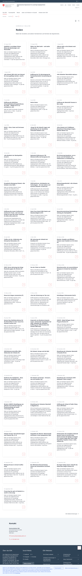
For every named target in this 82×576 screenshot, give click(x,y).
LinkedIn (26, 559)
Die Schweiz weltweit (48, 554)
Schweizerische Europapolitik (66, 555)
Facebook (26, 554)
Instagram (26, 556)
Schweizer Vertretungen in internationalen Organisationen (49, 559)
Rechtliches (17, 573)
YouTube (34, 556)
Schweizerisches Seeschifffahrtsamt (67, 563)
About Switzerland (67, 559)
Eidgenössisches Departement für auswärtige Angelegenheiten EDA (31, 5)
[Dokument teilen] (78, 20)
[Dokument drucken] (75, 20)
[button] (5, 12)
